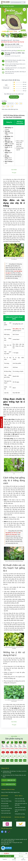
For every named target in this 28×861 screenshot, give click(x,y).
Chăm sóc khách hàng (6, 801)
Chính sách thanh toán (20, 807)
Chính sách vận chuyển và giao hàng (21, 804)
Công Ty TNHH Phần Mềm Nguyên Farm (10, 792)
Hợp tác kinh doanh (5, 810)
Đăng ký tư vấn (1, 423)
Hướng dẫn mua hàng (20, 813)
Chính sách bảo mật (19, 798)
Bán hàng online (5, 798)
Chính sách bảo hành (6, 813)
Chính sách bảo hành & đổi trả (20, 810)
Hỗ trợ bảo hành (5, 806)
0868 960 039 (21, 50)
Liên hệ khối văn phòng (6, 808)
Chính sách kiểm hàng (20, 801)
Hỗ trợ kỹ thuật (4, 803)
